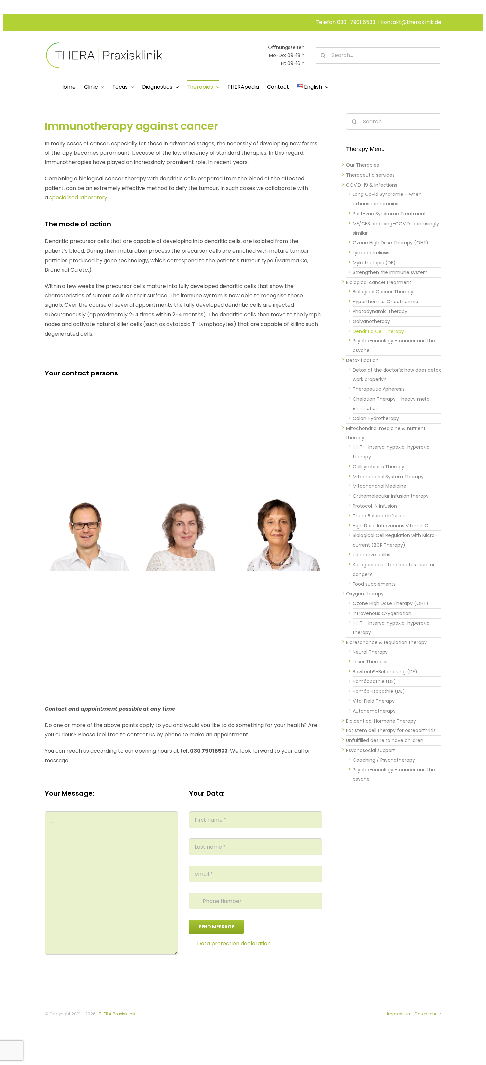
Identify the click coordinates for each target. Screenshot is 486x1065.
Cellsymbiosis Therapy (378, 466)
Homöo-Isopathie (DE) (379, 691)
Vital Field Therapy (374, 701)
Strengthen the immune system (390, 272)
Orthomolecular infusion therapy (391, 496)
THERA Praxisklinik (117, 1014)
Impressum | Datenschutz (414, 1014)
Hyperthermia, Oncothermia (385, 301)
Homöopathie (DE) (374, 681)
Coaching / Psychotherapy (384, 760)
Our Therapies (362, 165)
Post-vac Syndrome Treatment (389, 213)
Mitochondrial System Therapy (388, 476)
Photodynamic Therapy (380, 311)
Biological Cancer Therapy (383, 291)
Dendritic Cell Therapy (378, 331)
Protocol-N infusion (375, 506)
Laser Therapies (371, 661)
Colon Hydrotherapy (376, 418)
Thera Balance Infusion (379, 516)
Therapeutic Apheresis (379, 389)
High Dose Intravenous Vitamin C (390, 525)
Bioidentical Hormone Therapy (381, 721)
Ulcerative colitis (371, 554)
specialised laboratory (78, 197)
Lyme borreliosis (371, 252)
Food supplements (374, 584)
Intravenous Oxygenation (382, 613)
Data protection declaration (234, 943)
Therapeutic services (370, 175)
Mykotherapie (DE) (374, 262)
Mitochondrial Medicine (379, 486)
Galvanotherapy (371, 321)
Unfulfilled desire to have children (384, 740)
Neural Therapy (370, 652)
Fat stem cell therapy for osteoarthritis (391, 730)
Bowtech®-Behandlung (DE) (385, 671)
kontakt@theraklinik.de (411, 22)
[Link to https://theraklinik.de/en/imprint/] (191, 943)
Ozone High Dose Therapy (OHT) (390, 242)
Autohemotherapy (374, 711)
